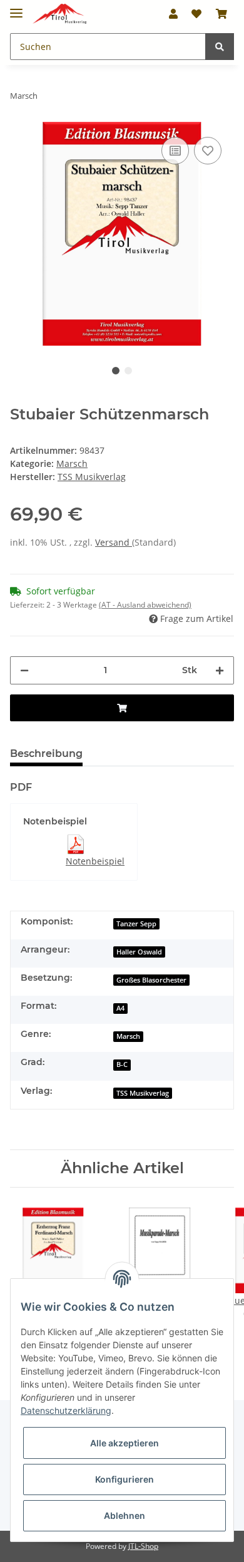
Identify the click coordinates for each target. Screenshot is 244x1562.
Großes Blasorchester (151, 980)
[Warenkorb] (221, 13)
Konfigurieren (124, 1479)
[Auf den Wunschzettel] (207, 150)
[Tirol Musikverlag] (59, 14)
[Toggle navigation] (16, 8)
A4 (120, 1008)
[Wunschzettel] (196, 13)
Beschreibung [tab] (46, 753)
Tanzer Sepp (136, 923)
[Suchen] (219, 46)
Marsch (72, 463)
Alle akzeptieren (124, 1443)
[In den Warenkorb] (122, 707)
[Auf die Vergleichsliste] (175, 150)
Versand (113, 542)
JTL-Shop (143, 1546)
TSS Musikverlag (142, 1093)
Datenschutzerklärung (66, 1410)
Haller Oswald (139, 952)
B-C (122, 1064)
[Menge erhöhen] (219, 670)
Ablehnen (124, 1515)
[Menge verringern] (24, 670)
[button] (173, 13)
